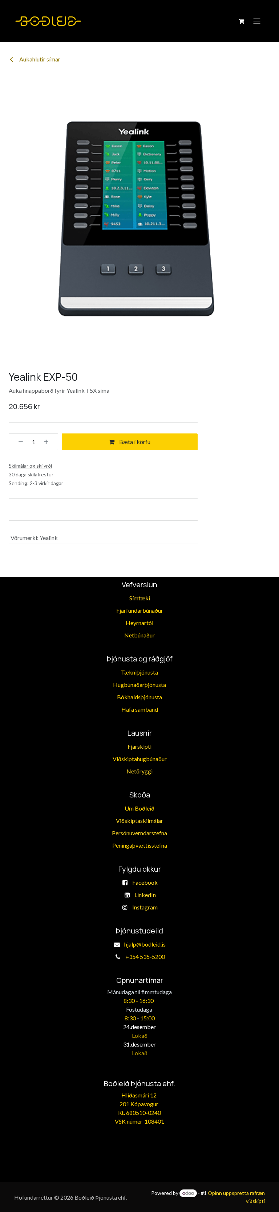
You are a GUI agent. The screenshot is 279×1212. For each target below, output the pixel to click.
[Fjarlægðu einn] (18, 442)
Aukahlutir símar (39, 59)
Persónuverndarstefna (139, 832)
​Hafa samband (139, 709)
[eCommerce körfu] (241, 21)
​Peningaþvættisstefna (139, 845)
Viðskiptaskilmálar (139, 820)
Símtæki (139, 598)
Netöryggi (139, 771)
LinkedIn (145, 894)
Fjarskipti (139, 746)
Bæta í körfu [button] (134, 441)
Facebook (145, 882)
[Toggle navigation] (257, 21)
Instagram (145, 907)
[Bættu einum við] (49, 442)
